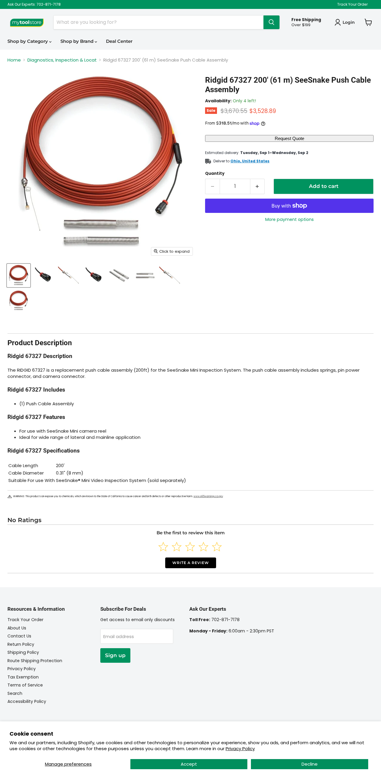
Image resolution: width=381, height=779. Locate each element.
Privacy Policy (240, 748)
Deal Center (119, 41)
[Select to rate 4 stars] (203, 547)
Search (14, 693)
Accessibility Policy (26, 701)
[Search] (271, 22)
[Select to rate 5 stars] (217, 547)
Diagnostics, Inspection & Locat (62, 59)
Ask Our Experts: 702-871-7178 (34, 4)
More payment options (289, 219)
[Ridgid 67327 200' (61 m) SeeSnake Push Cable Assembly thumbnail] (18, 275)
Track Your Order (352, 4)
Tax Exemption (23, 677)
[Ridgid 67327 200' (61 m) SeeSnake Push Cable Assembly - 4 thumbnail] (94, 275)
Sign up (115, 655)
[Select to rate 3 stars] (190, 547)
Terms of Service (25, 685)
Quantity (214, 173)
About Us (16, 628)
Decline (310, 764)
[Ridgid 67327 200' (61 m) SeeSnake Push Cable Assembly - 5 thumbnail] (120, 275)
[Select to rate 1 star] (163, 547)
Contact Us (19, 636)
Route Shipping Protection (34, 661)
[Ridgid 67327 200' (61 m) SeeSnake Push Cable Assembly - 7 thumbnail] (170, 275)
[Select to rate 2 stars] (177, 547)
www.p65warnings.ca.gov (208, 496)
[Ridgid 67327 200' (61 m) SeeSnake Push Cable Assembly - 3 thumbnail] (69, 275)
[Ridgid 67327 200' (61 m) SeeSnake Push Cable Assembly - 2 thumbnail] (44, 275)
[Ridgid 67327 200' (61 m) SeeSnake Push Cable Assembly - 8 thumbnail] (18, 300)
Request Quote (289, 138)
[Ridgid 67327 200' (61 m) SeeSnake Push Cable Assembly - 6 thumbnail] (145, 275)
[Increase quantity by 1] (257, 186)
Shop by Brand (77, 41)
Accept (189, 764)
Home (14, 59)
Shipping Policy (23, 652)
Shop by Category (28, 41)
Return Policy (20, 644)
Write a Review (190, 562)
